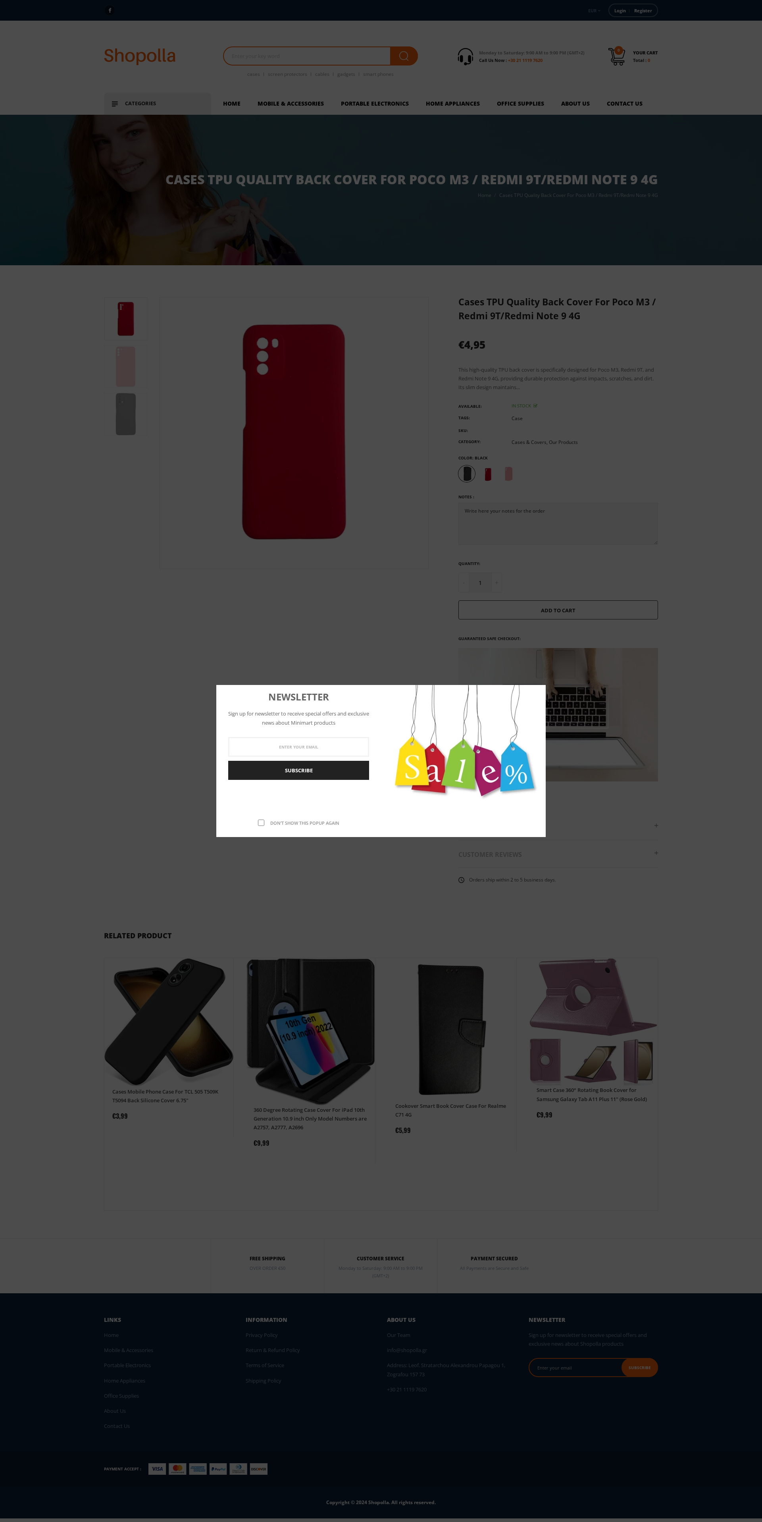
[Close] (537, 692)
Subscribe (299, 770)
